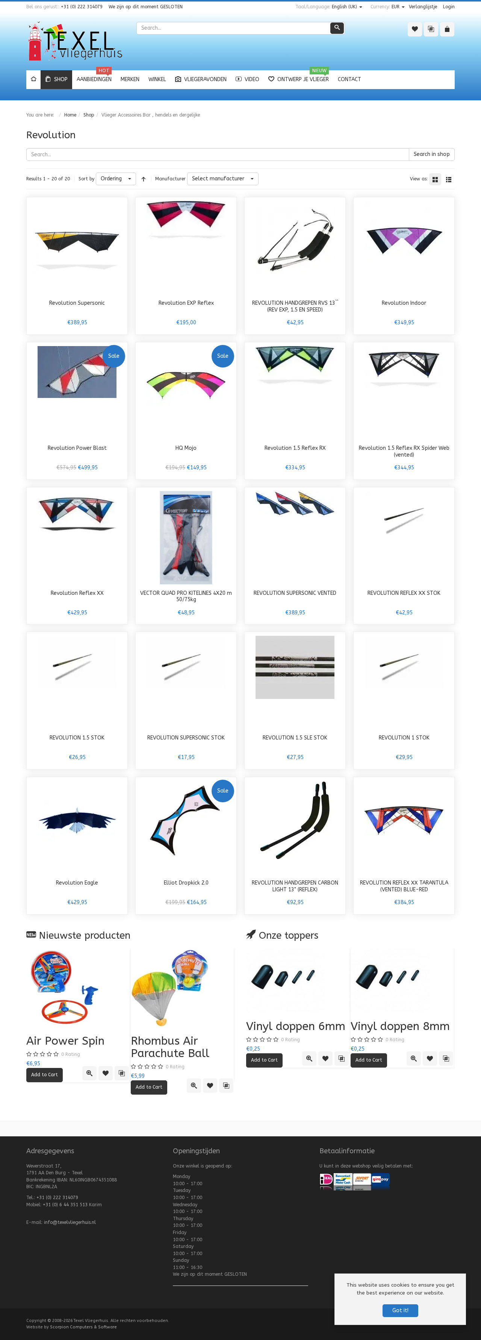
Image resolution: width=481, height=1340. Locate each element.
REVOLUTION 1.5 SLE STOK (295, 738)
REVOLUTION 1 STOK (404, 738)
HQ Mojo (186, 448)
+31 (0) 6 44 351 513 (65, 1204)
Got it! (400, 1310)
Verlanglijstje (423, 6)
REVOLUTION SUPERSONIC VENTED (295, 593)
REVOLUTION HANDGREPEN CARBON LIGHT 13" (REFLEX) (295, 886)
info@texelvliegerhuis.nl (70, 1222)
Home (70, 115)
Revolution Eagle (77, 883)
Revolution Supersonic (77, 303)
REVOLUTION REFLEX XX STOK (404, 593)
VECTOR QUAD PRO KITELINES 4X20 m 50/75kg (186, 596)
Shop (88, 115)
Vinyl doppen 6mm (295, 1026)
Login (449, 6)
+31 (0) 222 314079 (82, 6)
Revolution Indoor (404, 303)
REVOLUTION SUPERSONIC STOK (186, 738)
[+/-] (144, 179)
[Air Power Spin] (78, 987)
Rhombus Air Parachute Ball (170, 1047)
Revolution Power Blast (77, 448)
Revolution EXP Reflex (186, 303)
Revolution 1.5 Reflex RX (295, 448)
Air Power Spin (65, 1041)
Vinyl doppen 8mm (400, 1026)
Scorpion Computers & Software (83, 1327)
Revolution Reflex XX (77, 593)
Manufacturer (170, 178)
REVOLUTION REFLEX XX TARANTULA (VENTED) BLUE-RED (404, 886)
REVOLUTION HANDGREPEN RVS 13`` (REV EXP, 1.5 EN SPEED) (295, 306)
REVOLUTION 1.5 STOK (77, 738)
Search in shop (432, 154)
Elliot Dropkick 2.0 (186, 883)
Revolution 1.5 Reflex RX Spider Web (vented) (404, 451)
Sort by (86, 178)
